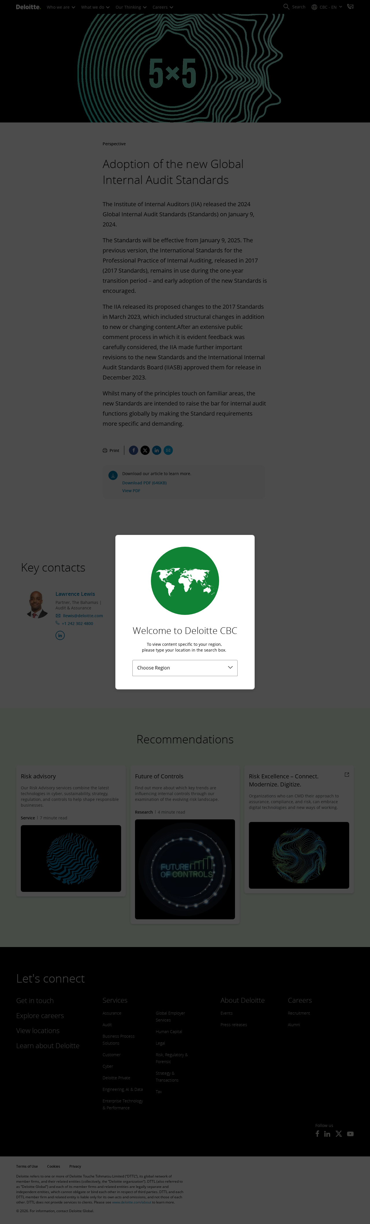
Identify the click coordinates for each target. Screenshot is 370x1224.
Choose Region (153, 668)
